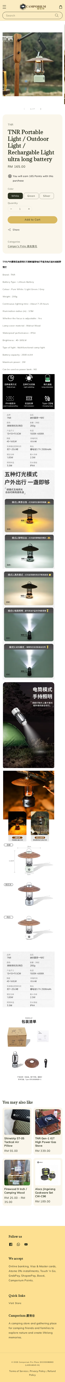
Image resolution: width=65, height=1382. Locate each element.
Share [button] (16, 229)
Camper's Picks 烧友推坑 (22, 246)
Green (31, 195)
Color (11, 188)
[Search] (56, 15)
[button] (4, 7)
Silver (46, 195)
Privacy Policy (38, 1371)
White (15, 195)
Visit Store (15, 1303)
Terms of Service (18, 1371)
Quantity (13, 203)
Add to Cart (32, 219)
